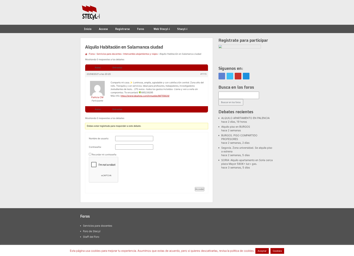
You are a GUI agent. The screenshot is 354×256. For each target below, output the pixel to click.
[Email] (246, 76)
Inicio (87, 29)
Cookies (277, 250)
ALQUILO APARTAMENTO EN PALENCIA (245, 118)
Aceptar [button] (262, 250)
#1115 (203, 74)
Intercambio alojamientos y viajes (140, 53)
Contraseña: (95, 147)
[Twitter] (230, 76)
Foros (140, 29)
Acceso (103, 29)
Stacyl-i (182, 29)
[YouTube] (238, 76)
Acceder (199, 189)
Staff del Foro (91, 236)
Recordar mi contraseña (104, 154)
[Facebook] (221, 76)
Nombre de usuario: (99, 138)
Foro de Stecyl (91, 231)
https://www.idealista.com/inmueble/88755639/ (145, 95)
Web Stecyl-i (162, 29)
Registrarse (122, 29)
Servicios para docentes (109, 53)
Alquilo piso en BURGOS (235, 126)
